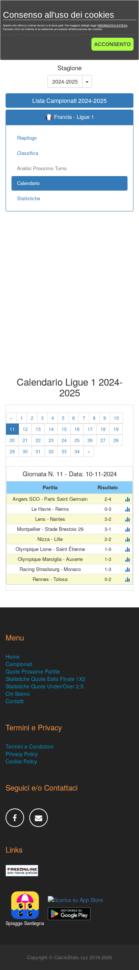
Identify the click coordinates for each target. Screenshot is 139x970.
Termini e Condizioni (29, 746)
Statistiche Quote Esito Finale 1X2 (45, 678)
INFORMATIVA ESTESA (113, 25)
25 (77, 440)
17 (90, 429)
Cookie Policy (21, 761)
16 (77, 429)
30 (25, 451)
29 (12, 451)
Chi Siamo (18, 693)
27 (103, 440)
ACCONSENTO (112, 44)
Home (13, 656)
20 (12, 440)
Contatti (15, 701)
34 (77, 451)
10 (116, 418)
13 (38, 429)
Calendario (28, 182)
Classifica (27, 152)
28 (116, 440)
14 (51, 429)
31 (38, 451)
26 (90, 440)
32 (51, 451)
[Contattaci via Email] (38, 817)
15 (64, 429)
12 (25, 429)
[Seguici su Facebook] (15, 817)
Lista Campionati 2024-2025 (69, 100)
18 (103, 429)
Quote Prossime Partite (33, 671)
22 (38, 440)
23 (51, 440)
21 (25, 440)
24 (64, 440)
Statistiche (28, 198)
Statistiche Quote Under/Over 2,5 (44, 686)
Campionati (19, 664)
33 (64, 451)
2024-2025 (65, 81)
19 (116, 429)
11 (12, 429)
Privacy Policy (22, 753)
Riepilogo (27, 137)
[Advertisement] (69, 299)
